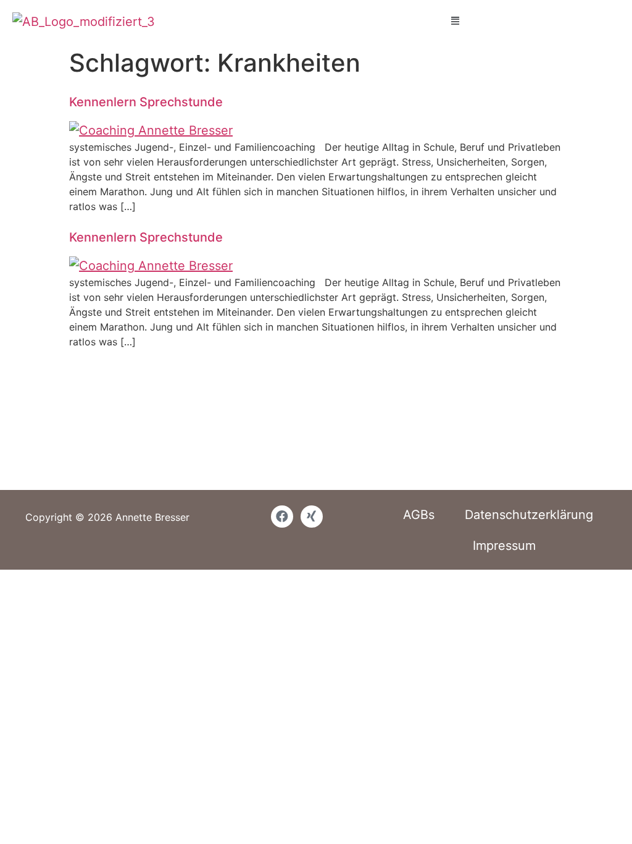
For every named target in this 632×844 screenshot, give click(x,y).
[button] (454, 20)
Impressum (504, 545)
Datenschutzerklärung (529, 514)
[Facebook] (282, 516)
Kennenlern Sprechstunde (146, 102)
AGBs (418, 514)
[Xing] (312, 516)
